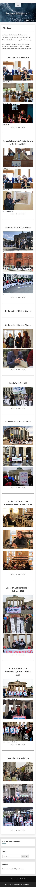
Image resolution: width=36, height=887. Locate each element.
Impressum (15, 879)
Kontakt (22, 879)
